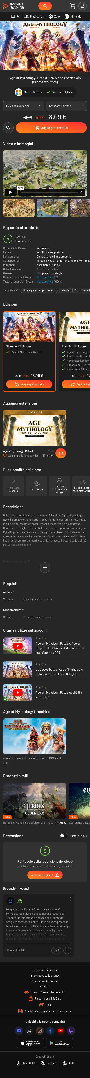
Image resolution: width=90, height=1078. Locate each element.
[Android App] (59, 1043)
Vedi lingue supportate (50, 252)
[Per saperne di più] (38, 925)
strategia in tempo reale (38, 290)
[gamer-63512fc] (10, 901)
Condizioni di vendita (45, 970)
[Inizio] (13, 6)
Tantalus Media (45, 260)
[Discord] (19, 1030)
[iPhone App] (30, 1043)
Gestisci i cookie (45, 1056)
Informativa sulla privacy (45, 975)
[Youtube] (61, 1030)
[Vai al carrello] (72, 6)
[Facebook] (50, 1030)
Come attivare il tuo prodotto (54, 256)
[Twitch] (71, 1030)
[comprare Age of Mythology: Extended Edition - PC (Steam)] (34, 736)
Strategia (56, 273)
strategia (63, 290)
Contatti (45, 986)
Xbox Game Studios (48, 264)
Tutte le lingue (78, 835)
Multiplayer (43, 273)
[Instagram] (40, 1030)
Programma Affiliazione (45, 981)
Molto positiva (45, 277)
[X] (29, 1030)
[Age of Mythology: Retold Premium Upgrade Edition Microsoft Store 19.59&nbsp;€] (34, 428)
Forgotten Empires (67, 260)
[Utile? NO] (67, 950)
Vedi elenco (43, 248)
